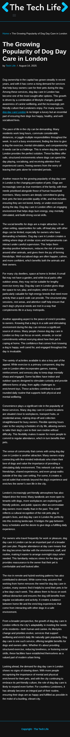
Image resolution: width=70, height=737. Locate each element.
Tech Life (11, 65)
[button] (14, 15)
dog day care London (14, 112)
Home (6, 33)
